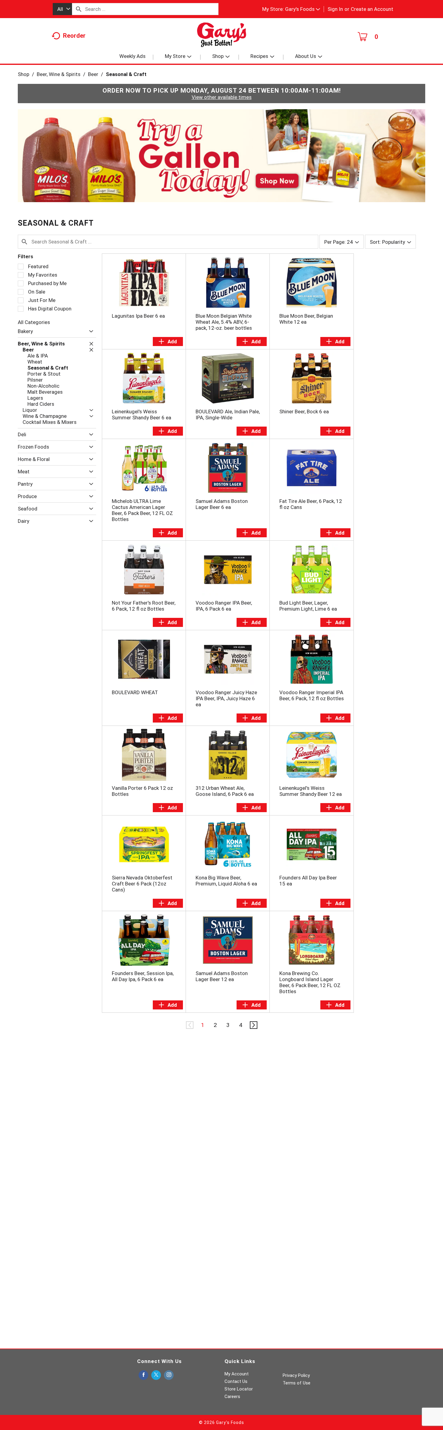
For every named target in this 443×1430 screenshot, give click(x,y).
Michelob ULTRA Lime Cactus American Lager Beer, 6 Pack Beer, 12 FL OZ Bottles (142, 510)
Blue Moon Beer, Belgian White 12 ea (306, 319)
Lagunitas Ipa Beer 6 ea (138, 316)
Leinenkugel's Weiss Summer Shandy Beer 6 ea (141, 414)
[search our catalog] (78, 9)
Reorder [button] (74, 35)
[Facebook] (143, 1375)
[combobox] (62, 9)
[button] (302, 9)
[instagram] (169, 1375)
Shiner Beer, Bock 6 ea (304, 411)
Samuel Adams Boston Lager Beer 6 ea (222, 504)
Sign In (335, 9)
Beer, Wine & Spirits (58, 74)
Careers (232, 1396)
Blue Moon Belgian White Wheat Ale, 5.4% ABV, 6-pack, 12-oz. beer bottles (224, 322)
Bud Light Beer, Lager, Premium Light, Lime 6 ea (308, 606)
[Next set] (253, 1025)
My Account (237, 1374)
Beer (93, 74)
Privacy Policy (296, 1375)
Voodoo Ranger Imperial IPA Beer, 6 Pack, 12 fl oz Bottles (311, 695)
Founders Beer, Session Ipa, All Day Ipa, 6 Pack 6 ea (143, 976)
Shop (23, 74)
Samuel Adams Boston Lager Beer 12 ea (222, 976)
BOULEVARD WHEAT (135, 692)
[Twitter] (156, 1375)
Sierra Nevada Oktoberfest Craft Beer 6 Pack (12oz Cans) (142, 884)
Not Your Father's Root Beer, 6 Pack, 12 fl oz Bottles (143, 606)
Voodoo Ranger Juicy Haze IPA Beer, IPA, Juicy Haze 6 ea (226, 698)
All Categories (34, 322)
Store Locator (239, 1389)
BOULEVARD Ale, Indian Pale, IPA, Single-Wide (228, 414)
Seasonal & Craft (126, 74)
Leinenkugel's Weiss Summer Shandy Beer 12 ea (310, 791)
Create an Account (372, 9)
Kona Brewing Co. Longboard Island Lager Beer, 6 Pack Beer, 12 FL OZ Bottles (310, 982)
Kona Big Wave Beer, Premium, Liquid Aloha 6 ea (226, 881)
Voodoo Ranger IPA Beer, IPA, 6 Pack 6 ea (224, 606)
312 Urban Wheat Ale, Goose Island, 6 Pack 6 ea (225, 791)
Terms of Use (296, 1383)
